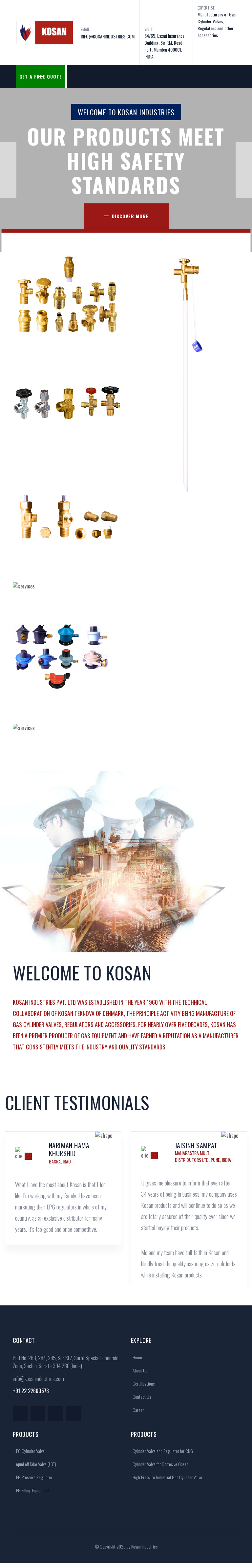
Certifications (143, 1383)
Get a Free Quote (40, 76)
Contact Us (141, 1396)
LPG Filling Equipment (31, 1490)
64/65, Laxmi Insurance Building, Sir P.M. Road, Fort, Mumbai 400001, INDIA (164, 46)
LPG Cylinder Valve (29, 1450)
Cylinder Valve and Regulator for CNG (162, 1450)
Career (138, 1409)
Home (137, 1357)
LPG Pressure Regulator (32, 1477)
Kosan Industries (144, 1546)
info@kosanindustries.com (38, 1379)
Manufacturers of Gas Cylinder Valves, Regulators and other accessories (217, 24)
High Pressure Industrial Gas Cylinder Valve (167, 1477)
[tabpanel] (63, 1203)
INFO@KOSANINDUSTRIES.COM (108, 36)
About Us (139, 1370)
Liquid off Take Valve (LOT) (34, 1463)
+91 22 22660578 (31, 1391)
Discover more (130, 216)
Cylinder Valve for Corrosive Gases (160, 1463)
